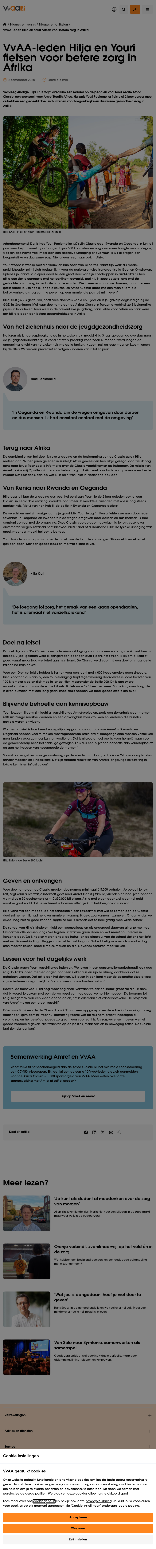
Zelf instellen (78, 1539)
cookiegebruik (44, 1501)
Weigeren (78, 1528)
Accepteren (78, 1517)
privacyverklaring (99, 1501)
